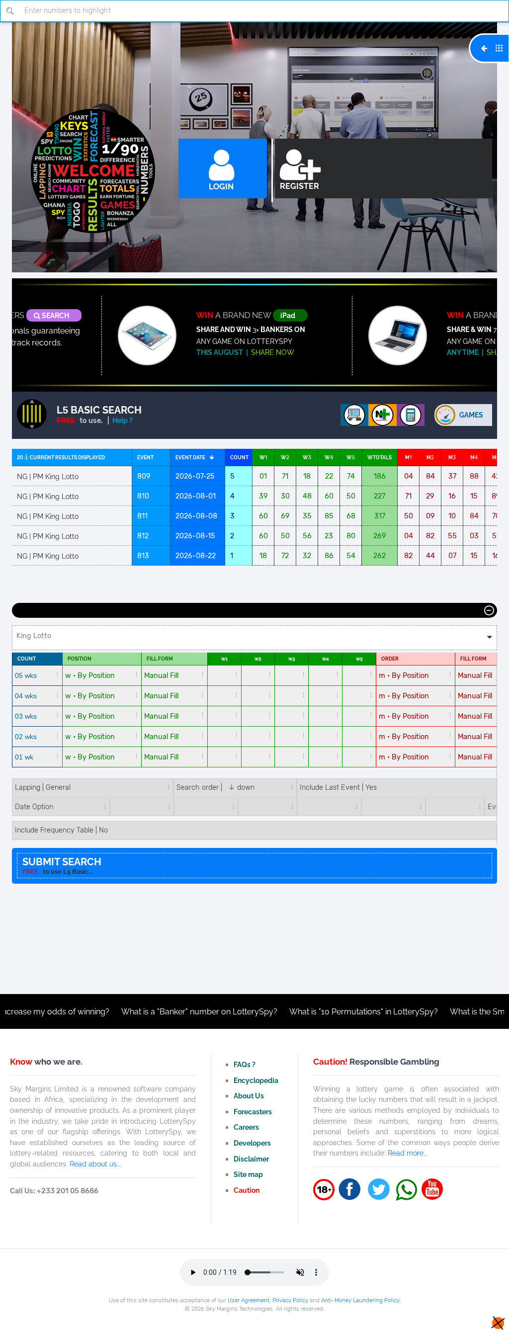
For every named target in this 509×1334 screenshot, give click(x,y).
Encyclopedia (256, 1080)
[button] (254, 638)
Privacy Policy (290, 1300)
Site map (248, 1174)
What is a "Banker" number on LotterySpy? (157, 1011)
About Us (249, 1095)
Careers (246, 1127)
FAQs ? (244, 1064)
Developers (252, 1143)
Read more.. (407, 1153)
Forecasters (253, 1111)
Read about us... (95, 1164)
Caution (246, 1190)
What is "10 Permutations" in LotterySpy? (321, 1011)
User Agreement (248, 1300)
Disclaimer (251, 1159)
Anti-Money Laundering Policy (360, 1300)
